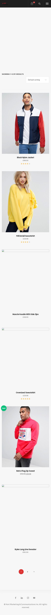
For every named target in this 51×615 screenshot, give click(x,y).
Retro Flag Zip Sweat (25, 471)
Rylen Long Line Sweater (25, 549)
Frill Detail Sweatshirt (25, 236)
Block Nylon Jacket (25, 157)
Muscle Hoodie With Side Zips (26, 314)
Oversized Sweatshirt (25, 392)
